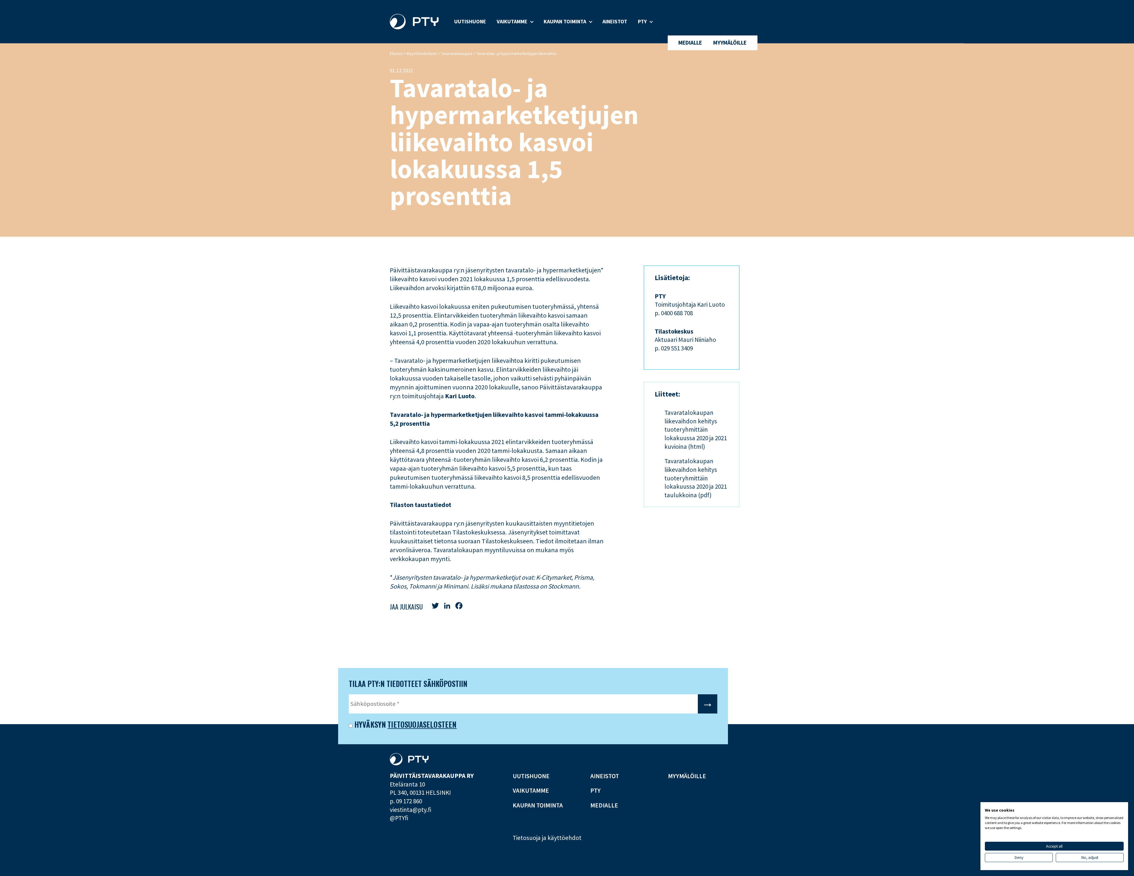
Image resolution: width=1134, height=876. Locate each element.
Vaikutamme (512, 21)
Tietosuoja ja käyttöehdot (547, 838)
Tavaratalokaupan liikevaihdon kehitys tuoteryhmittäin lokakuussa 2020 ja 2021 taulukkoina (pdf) (695, 478)
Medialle (690, 42)
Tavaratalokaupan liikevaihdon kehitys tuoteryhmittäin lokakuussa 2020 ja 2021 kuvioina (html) (695, 430)
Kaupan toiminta (565, 21)
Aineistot (614, 21)
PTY (642, 21)
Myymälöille (730, 42)
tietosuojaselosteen (422, 724)
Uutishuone (470, 21)
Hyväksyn (369, 724)
